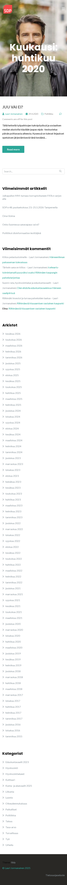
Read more (13, 149)
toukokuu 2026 (13, 339)
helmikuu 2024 (13, 446)
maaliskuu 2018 (13, 688)
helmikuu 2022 (13, 576)
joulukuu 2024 (13, 410)
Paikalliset (11, 809)
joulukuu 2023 (13, 458)
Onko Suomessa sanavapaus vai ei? (20, 224)
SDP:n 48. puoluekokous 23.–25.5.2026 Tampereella (29, 207)
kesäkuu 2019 (12, 659)
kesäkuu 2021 (12, 606)
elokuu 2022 (12, 546)
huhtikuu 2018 (13, 683)
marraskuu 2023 (14, 463)
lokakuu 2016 (12, 730)
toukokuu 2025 (13, 386)
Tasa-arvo (10, 827)
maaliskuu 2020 (13, 647)
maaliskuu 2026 (13, 345)
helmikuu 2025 (13, 404)
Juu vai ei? (12, 107)
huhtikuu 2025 (13, 392)
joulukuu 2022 (13, 523)
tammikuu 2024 (13, 452)
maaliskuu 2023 (13, 505)
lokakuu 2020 (12, 635)
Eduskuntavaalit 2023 (17, 762)
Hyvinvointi (11, 767)
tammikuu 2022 (13, 582)
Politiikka (48, 113)
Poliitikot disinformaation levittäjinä (21, 233)
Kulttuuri (10, 779)
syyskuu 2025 (12, 369)
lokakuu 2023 (12, 469)
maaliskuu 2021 (13, 617)
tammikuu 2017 (13, 718)
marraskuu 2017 (14, 694)
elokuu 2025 (12, 375)
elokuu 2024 (12, 428)
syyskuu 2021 (12, 600)
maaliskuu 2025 (13, 398)
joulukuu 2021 (13, 588)
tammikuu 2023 (13, 517)
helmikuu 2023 (13, 511)
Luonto (9, 797)
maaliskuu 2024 (13, 440)
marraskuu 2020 (14, 629)
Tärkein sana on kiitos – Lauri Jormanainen (24, 267)
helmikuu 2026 (13, 351)
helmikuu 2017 (13, 712)
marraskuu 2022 (14, 529)
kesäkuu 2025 (12, 381)
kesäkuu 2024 (12, 434)
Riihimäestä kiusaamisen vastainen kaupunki (40, 303)
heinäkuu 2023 (13, 481)
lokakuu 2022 (12, 534)
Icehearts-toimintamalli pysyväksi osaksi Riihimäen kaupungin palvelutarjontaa (30, 272)
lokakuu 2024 (12, 416)
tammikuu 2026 (13, 357)
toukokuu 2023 (13, 493)
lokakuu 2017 (12, 700)
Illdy (13, 862)
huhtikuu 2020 (13, 641)
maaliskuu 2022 (13, 570)
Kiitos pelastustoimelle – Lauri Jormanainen (25, 257)
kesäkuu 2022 (12, 552)
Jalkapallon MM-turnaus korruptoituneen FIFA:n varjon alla (31, 197)
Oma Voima (8, 215)
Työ (7, 838)
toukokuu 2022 (13, 558)
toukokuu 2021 (13, 611)
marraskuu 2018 (14, 677)
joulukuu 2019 (13, 653)
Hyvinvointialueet (14, 773)
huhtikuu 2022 (13, 564)
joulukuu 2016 (13, 724)
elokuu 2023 (12, 475)
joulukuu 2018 (13, 671)
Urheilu (9, 844)
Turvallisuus (11, 833)
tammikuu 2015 (13, 736)
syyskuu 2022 (12, 540)
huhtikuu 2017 (13, 706)
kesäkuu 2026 (12, 333)
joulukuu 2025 (13, 363)
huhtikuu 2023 (13, 499)
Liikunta (9, 791)
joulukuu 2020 (13, 623)
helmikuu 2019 (13, 665)
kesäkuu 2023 (12, 487)
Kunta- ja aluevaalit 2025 (18, 785)
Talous (8, 821)
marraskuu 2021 (14, 594)
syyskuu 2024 (12, 422)
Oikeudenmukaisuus (16, 803)
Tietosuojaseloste (55, 875)
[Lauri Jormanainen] (7, 8)
